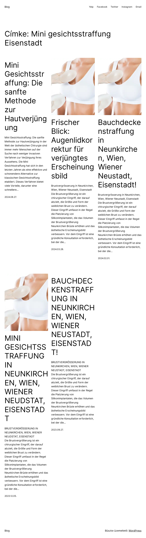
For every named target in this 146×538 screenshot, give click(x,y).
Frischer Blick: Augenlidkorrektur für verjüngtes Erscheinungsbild (72, 149)
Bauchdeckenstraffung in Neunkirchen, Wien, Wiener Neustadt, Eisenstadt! (119, 153)
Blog (7, 6)
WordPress (135, 530)
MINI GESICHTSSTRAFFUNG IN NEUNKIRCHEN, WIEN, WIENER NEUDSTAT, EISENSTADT (26, 378)
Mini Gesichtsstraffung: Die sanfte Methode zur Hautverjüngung (26, 96)
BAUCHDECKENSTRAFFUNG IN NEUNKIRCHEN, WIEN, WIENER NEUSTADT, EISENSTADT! (73, 317)
